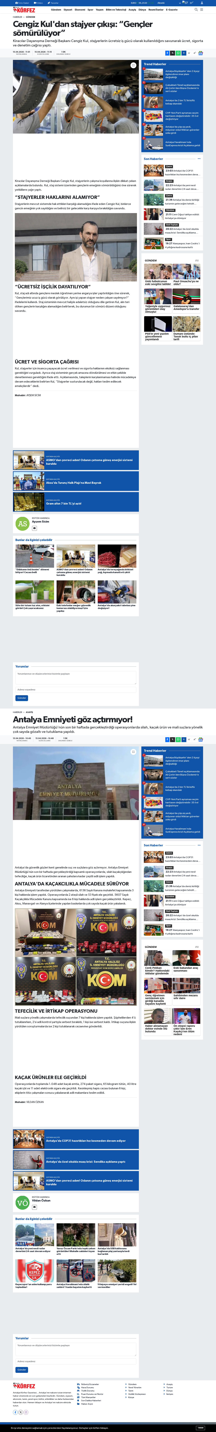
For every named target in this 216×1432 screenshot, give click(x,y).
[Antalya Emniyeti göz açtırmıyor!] (76, 783)
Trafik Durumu (87, 1391)
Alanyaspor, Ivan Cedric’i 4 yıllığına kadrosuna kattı (182, 245)
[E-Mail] (34, 528)
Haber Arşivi (87, 1404)
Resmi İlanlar (156, 9)
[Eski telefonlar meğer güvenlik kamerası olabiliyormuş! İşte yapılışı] (76, 592)
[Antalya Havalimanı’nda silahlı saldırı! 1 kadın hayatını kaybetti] (76, 1271)
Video (40, 3)
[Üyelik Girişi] (200, 3)
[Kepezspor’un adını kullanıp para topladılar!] (34, 1271)
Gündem (56, 9)
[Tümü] (199, 159)
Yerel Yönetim (134, 1387)
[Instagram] (26, 1412)
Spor (90, 9)
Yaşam (99, 9)
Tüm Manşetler (88, 1397)
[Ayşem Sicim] (22, 523)
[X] (20, 1412)
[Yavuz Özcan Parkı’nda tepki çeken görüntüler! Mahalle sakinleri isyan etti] (76, 1235)
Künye (131, 1397)
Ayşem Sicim (40, 521)
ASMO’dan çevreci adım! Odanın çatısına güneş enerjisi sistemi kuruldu (74, 572)
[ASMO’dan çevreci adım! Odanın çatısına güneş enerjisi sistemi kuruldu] (76, 556)
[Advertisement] (76, 155)
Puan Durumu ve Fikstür (92, 1394)
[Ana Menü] (201, 10)
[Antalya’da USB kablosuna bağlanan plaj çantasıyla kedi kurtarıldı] (117, 1235)
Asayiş (132, 9)
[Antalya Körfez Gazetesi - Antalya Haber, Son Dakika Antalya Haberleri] (24, 9)
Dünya (142, 9)
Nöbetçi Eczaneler (90, 1384)
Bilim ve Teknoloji (116, 9)
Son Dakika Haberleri (91, 1400)
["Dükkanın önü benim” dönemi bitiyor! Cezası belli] (34, 556)
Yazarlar (54, 3)
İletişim (169, 1394)
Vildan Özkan (41, 1200)
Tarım (130, 1391)
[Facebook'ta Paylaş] (167, 53)
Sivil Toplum (172, 225)
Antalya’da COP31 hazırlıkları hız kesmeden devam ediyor (182, 172)
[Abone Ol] (200, 53)
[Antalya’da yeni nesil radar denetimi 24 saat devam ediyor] (34, 1235)
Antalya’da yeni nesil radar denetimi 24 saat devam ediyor (181, 187)
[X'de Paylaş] (172, 53)
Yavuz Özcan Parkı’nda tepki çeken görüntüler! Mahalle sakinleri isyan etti (76, 1251)
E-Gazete (172, 9)
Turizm (169, 1387)
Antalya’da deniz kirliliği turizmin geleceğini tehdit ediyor (182, 202)
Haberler (17, 17)
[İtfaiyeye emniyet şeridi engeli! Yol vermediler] (117, 1271)
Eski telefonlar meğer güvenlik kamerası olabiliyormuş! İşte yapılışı (74, 608)
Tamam (200, 1428)
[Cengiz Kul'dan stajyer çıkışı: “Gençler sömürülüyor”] (76, 96)
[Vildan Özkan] (22, 1202)
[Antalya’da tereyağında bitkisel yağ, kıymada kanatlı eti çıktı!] (117, 556)
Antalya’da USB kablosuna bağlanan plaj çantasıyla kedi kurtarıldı (113, 1251)
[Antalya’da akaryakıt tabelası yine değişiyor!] (117, 592)
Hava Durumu (87, 1387)
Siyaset (68, 9)
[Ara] (196, 10)
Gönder (21, 698)
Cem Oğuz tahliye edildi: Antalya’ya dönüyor (182, 216)
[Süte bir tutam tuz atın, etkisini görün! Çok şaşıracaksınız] (34, 592)
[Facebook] (15, 1412)
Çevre (169, 167)
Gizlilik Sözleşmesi (137, 1394)
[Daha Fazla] (183, 53)
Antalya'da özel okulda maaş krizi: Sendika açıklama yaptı (182, 231)
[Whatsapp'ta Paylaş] (178, 53)
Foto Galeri (23, 3)
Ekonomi (80, 9)
